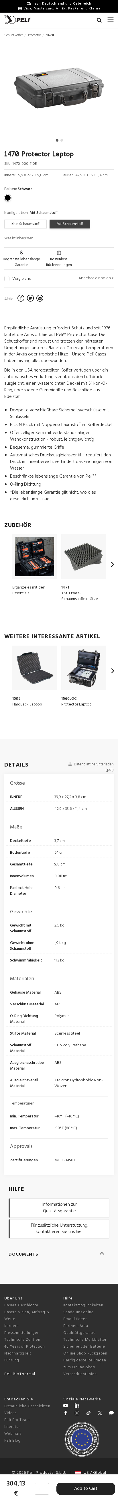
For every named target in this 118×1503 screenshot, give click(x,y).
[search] (99, 21)
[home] (17, 19)
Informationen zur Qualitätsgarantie (59, 1208)
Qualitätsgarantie (79, 1333)
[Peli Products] (65, 1414)
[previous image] (20, 90)
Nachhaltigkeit (17, 1353)
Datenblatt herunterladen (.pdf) (93, 767)
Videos (10, 1413)
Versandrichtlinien (80, 1374)
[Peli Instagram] (77, 1414)
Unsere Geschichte (21, 1305)
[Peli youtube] (65, 1406)
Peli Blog (12, 1441)
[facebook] (21, 299)
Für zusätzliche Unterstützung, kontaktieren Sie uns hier (59, 1229)
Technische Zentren (22, 1340)
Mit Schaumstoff (70, 224)
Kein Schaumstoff (25, 224)
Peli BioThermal (19, 1374)
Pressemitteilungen (22, 1333)
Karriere (11, 1326)
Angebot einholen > (96, 278)
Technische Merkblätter (85, 1340)
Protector (34, 35)
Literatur (12, 1427)
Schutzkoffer (13, 35)
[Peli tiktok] (88, 1414)
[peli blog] (111, 1414)
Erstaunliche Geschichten (27, 1406)
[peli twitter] (100, 1414)
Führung (11, 1360)
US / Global (93, 1472)
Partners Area (75, 1326)
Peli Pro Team (17, 1420)
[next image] (97, 90)
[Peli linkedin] (77, 1406)
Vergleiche (21, 279)
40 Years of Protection (24, 1347)
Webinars (12, 1434)
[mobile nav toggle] (110, 18)
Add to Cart (85, 1488)
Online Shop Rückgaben (85, 1353)
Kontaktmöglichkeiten (83, 1305)
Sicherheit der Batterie (84, 1347)
